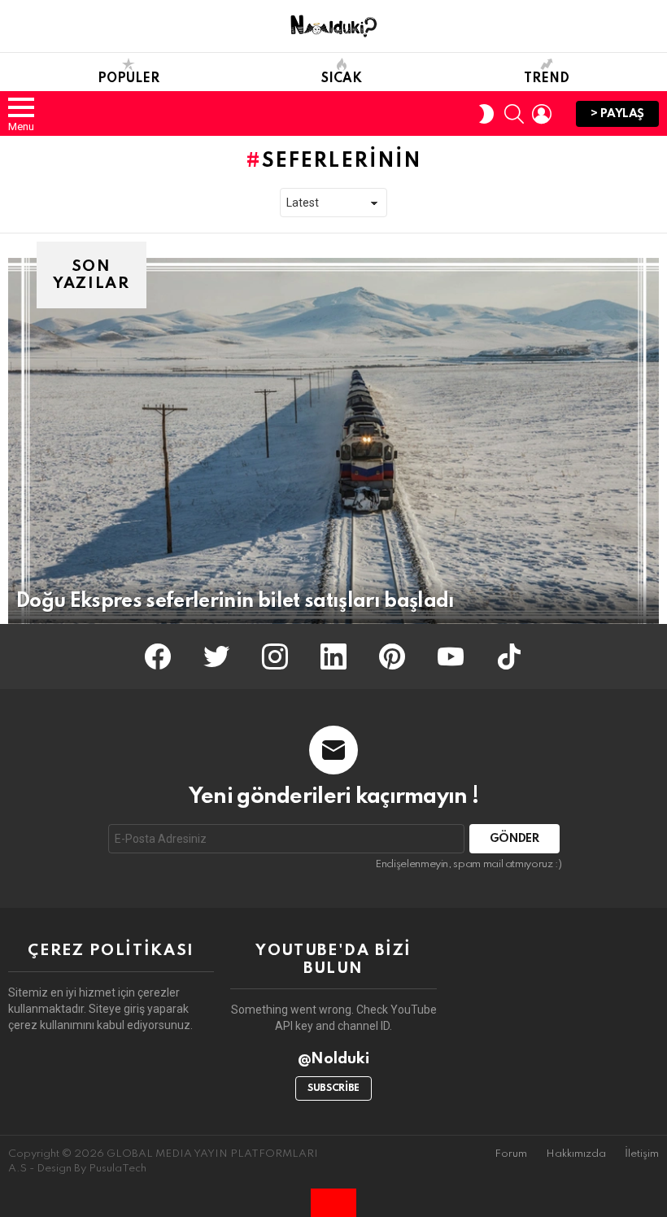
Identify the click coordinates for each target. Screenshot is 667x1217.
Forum (511, 1154)
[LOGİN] (541, 114)
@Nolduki (334, 1059)
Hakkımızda (576, 1154)
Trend (546, 78)
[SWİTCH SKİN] (486, 114)
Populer (128, 78)
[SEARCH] (514, 114)
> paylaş (617, 114)
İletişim (642, 1154)
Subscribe (333, 1088)
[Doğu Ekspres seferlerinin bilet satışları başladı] (333, 441)
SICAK (341, 78)
